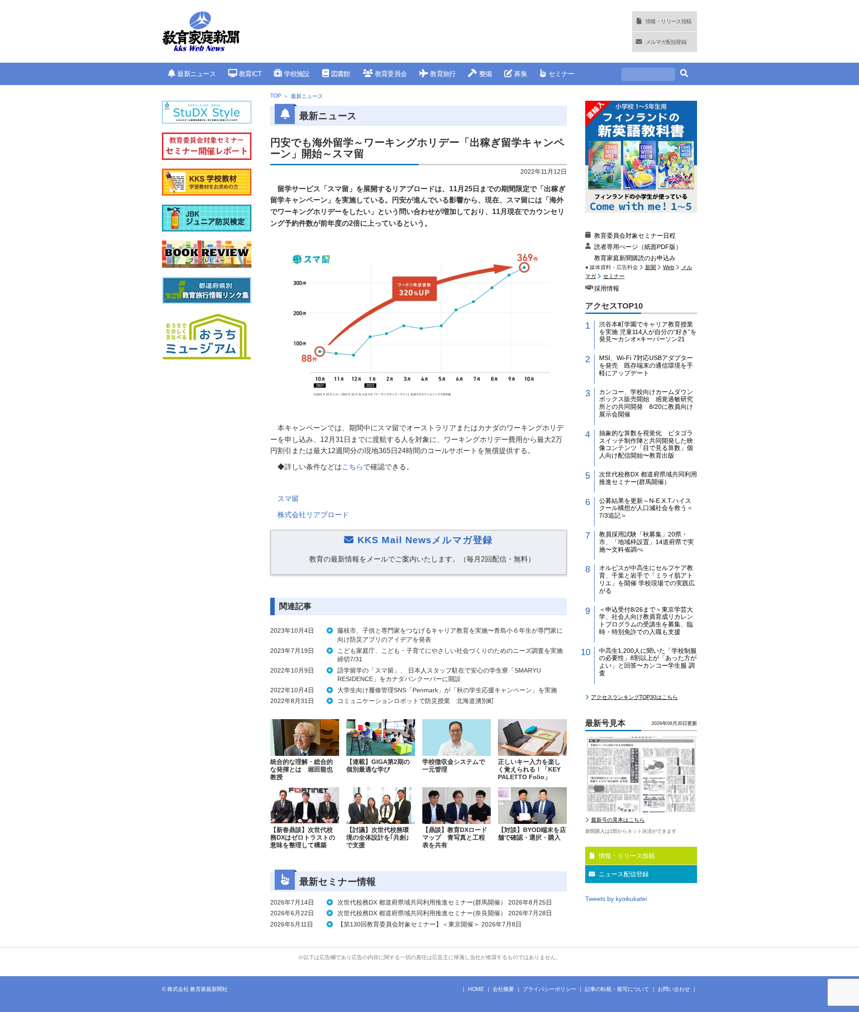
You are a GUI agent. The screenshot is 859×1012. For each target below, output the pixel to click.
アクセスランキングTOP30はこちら (634, 697)
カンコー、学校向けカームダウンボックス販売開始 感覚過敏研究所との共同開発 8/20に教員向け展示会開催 (646, 403)
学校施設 (296, 73)
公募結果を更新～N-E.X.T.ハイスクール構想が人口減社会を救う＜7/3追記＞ (646, 508)
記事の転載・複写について (617, 989)
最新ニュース (196, 73)
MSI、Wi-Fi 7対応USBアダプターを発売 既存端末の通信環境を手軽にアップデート (646, 365)
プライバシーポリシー (549, 989)
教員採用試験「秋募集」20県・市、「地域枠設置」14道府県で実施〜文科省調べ (646, 542)
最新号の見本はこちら (618, 820)
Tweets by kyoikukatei (616, 898)
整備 (485, 73)
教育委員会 (391, 73)
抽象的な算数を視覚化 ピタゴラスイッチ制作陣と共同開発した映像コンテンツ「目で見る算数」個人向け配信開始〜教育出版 (646, 444)
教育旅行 (442, 73)
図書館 (340, 73)
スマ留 (288, 498)
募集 (520, 73)
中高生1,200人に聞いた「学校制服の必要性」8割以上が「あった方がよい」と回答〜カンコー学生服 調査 (648, 662)
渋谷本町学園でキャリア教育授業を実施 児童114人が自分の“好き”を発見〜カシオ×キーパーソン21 (648, 332)
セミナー (561, 73)
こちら (352, 467)
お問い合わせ (674, 989)
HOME (476, 989)
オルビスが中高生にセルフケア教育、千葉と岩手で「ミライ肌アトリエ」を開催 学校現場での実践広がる (647, 579)
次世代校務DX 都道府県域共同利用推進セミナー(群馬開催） (648, 478)
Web (668, 267)
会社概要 (503, 989)
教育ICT (250, 73)
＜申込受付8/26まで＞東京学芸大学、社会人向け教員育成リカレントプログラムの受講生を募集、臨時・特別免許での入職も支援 (646, 620)
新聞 (650, 267)
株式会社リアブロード (313, 515)
